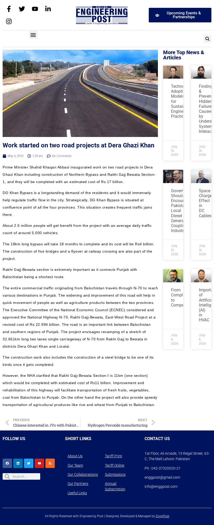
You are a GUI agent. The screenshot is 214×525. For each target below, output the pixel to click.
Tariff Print (113, 456)
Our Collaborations (83, 474)
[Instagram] (9, 21)
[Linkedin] (18, 463)
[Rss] (50, 463)
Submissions (115, 474)
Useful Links (77, 493)
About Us (75, 456)
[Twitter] (22, 9)
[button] (33, 34)
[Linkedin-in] (48, 9)
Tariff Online (114, 465)
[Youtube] (35, 9)
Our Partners (78, 484)
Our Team (75, 465)
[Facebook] (7, 463)
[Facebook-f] (9, 9)
